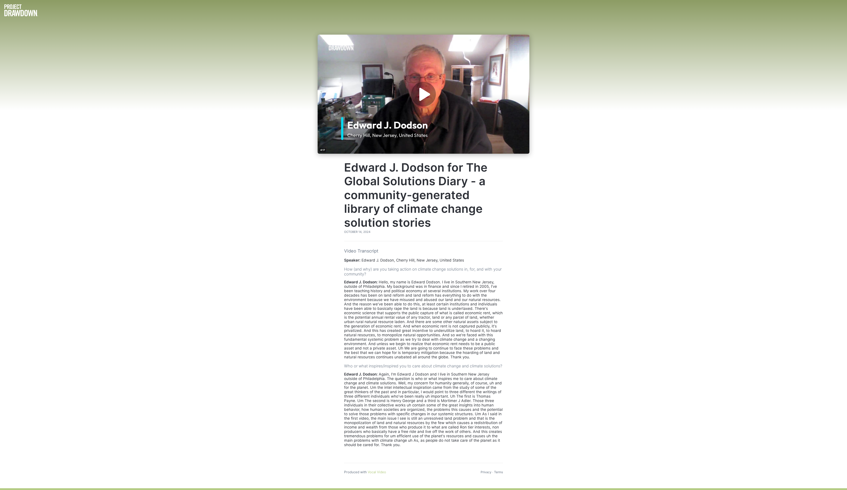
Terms (498, 472)
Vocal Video (377, 472)
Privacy (486, 472)
